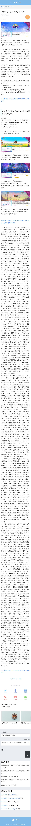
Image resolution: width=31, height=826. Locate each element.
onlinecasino (13, 704)
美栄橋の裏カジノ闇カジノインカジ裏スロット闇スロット (15, 766)
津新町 (9, 707)
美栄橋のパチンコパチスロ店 (9, 776)
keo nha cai (12, 794)
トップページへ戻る (15, 679)
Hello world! (4, 794)
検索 (2, 750)
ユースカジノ (16, 2)
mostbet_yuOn (13, 809)
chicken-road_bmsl (14, 798)
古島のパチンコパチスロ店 (8, 785)
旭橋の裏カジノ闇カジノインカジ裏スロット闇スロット (15, 780)
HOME (16, 820)
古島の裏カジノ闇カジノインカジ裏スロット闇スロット (15, 772)
